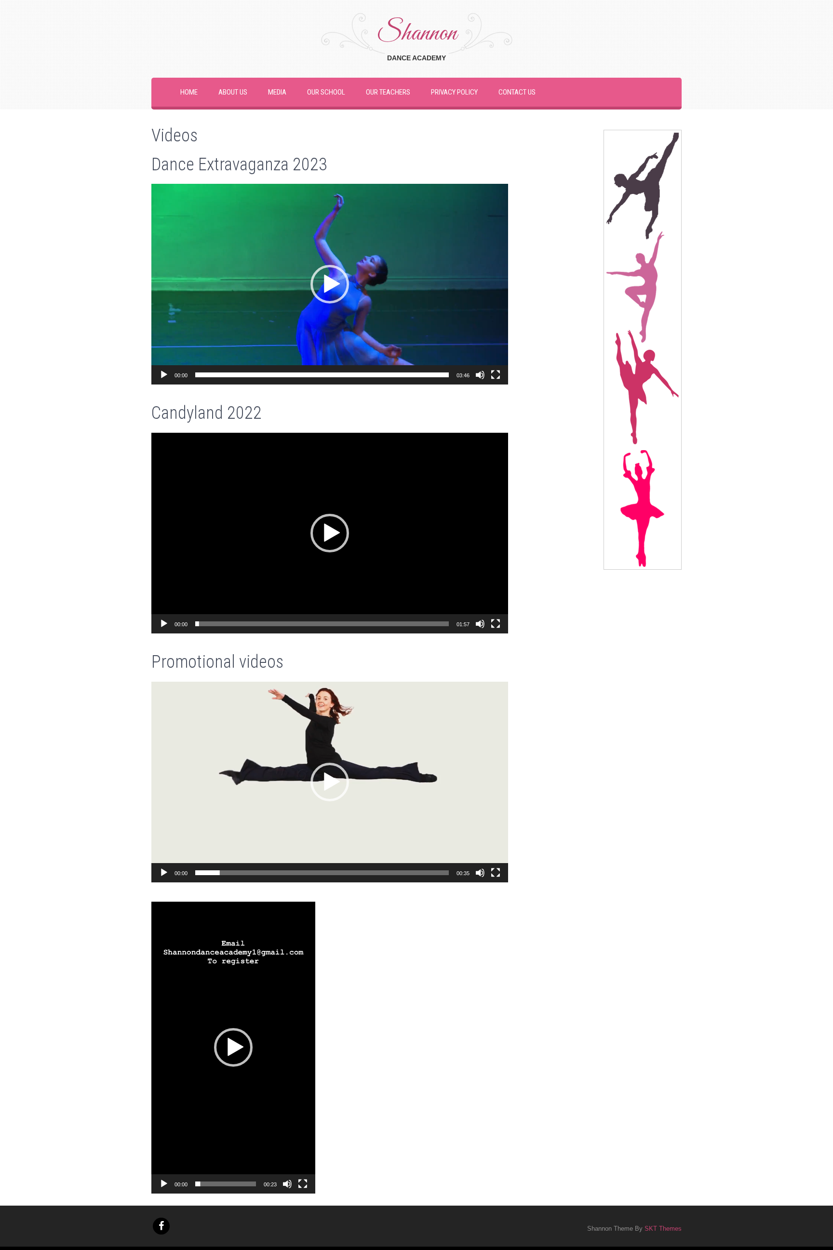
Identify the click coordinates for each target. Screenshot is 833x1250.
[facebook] (161, 1226)
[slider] (322, 374)
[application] (329, 284)
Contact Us (517, 92)
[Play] (164, 375)
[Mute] (480, 375)
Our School (326, 92)
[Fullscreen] (495, 375)
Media (277, 92)
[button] (329, 284)
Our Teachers (388, 92)
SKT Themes (663, 1228)
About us (232, 92)
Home (189, 92)
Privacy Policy (454, 92)
